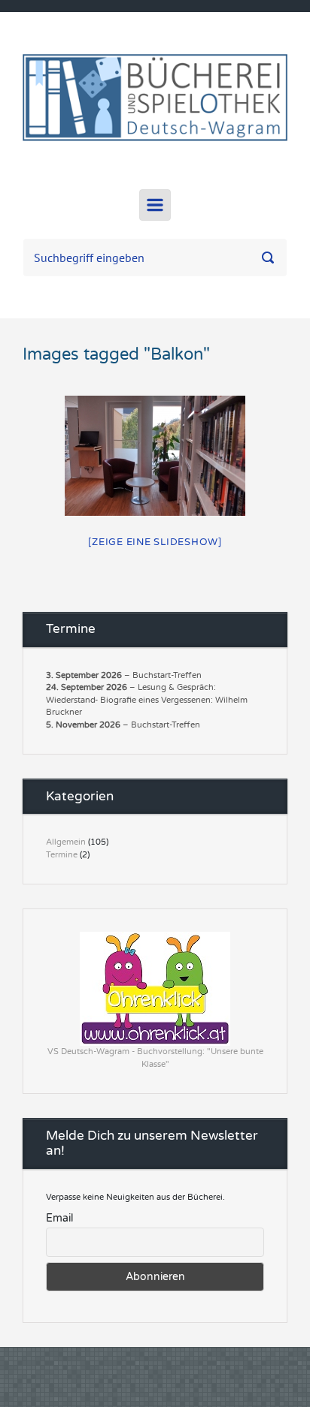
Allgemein (66, 842)
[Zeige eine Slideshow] (155, 542)
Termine (62, 855)
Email (59, 1218)
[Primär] (155, 205)
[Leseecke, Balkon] (155, 456)
